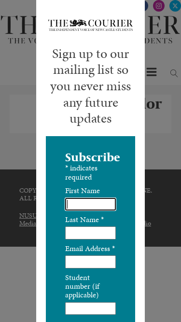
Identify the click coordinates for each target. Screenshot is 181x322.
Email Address (90, 248)
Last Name (84, 219)
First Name (82, 190)
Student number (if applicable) (82, 286)
